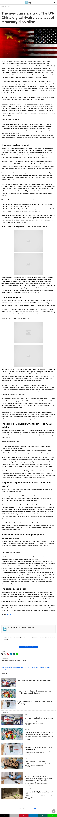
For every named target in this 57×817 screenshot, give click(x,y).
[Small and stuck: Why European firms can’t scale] (12, 793)
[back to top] (54, 811)
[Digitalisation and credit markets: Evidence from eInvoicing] (8, 704)
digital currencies (5, 667)
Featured (27, 729)
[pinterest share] (8, 654)
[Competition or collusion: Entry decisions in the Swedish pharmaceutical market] (8, 693)
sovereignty (4, 669)
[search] (55, 2)
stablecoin (11, 669)
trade (26, 714)
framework (27, 667)
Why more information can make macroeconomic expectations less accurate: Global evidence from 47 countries (39, 778)
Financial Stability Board (17, 667)
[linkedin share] (11, 654)
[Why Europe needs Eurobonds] (12, 763)
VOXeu (9, 614)
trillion (16, 669)
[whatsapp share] (14, 654)
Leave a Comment (28, 646)
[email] (14, 815)
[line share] (17, 654)
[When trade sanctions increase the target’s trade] (8, 682)
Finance (3, 9)
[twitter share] (2, 654)
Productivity (28, 743)
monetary (48, 667)
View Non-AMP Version (33, 808)
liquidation (42, 667)
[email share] (5, 654)
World (9, 6)
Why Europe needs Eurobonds (35, 762)
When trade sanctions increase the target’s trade (34, 680)
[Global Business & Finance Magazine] (28, 2)
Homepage (3, 6)
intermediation (35, 667)
